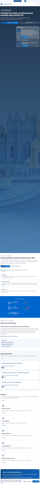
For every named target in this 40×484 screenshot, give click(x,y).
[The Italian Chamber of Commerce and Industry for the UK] (6, 4)
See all (3, 358)
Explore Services (29, 22)
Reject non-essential (27, 481)
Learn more (4, 412)
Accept (36, 481)
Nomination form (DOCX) (8, 344)
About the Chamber (5, 266)
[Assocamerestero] (14, 313)
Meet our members (16, 266)
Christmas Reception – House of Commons (29, 29)
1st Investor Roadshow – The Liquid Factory (12, 382)
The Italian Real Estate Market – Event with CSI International (15, 372)
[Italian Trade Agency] (26, 308)
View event (24, 37)
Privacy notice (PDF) (7, 346)
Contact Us (9, 22)
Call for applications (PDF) (8, 342)
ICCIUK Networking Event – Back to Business (28, 41)
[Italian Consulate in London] (14, 303)
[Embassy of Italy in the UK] (14, 308)
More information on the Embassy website (9, 336)
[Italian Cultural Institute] (26, 303)
